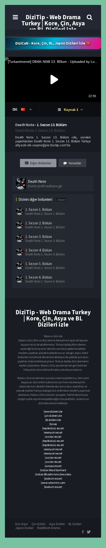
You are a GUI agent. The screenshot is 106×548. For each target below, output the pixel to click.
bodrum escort (53, 478)
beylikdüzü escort (53, 428)
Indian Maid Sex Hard (53, 470)
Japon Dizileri (24, 528)
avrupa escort (53, 466)
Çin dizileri (38, 524)
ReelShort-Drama (48, 528)
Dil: (16, 109)
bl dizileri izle (53, 420)
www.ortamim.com (53, 482)
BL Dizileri (75, 524)
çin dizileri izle (53, 415)
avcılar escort (53, 436)
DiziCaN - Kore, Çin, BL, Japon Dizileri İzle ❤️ (53, 43)
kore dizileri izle (53, 411)
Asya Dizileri (57, 524)
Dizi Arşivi (21, 524)
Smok (53, 424)
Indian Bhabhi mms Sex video (53, 474)
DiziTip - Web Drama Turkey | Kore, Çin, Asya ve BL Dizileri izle (53, 23)
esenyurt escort (53, 432)
